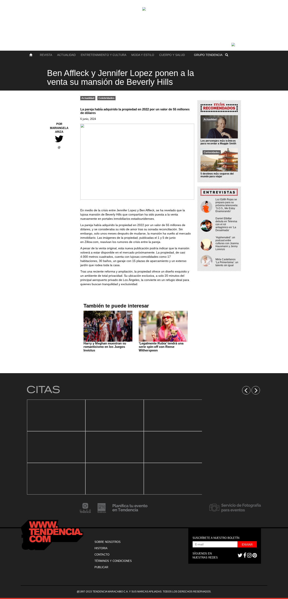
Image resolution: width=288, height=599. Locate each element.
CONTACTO (101, 554)
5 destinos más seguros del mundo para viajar (217, 175)
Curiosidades (212, 152)
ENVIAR (247, 544)
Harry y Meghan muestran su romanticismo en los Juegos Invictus (104, 347)
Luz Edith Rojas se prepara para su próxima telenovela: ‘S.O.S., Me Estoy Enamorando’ (226, 205)
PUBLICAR (101, 567)
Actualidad (66, 55)
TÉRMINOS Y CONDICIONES (113, 560)
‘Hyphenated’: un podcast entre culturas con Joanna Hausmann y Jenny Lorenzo (227, 243)
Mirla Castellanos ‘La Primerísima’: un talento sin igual (226, 262)
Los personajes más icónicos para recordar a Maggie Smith (218, 142)
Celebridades (106, 98)
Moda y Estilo (142, 55)
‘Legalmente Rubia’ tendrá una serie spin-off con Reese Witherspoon (161, 347)
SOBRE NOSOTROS (107, 541)
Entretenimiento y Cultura (103, 55)
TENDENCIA (208, 55)
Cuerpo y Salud (172, 55)
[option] (56, 447)
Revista (46, 55)
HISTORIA (101, 548)
